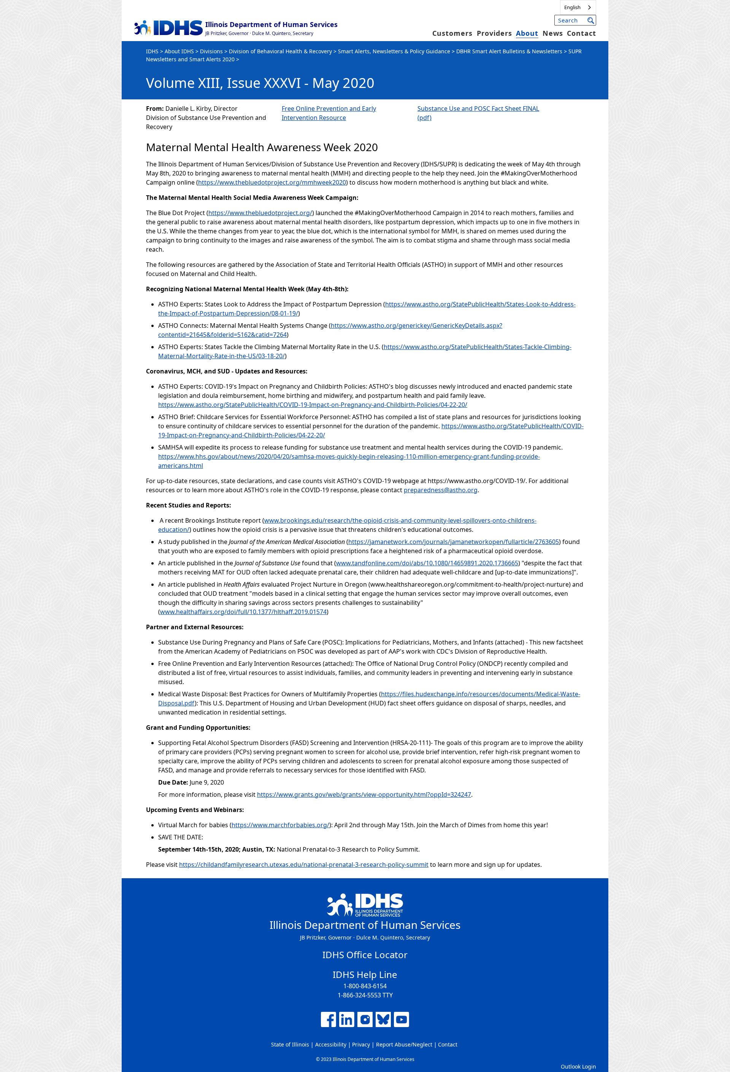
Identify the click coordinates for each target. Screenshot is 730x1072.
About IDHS (179, 51)
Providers (494, 33)
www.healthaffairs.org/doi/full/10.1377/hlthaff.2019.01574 (243, 612)
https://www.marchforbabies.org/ (280, 825)
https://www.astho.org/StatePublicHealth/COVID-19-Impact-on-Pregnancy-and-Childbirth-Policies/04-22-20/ (312, 404)
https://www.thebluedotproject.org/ (260, 213)
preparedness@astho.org (441, 490)
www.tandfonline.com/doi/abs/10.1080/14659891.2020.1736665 (427, 563)
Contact (581, 33)
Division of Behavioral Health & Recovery (280, 51)
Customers (452, 33)
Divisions (211, 51)
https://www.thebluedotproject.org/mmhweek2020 (272, 182)
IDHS (152, 51)
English (572, 7)
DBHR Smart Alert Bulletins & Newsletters (509, 51)
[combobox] (578, 7)
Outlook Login (578, 1066)
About (527, 33)
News (553, 33)
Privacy (361, 1044)
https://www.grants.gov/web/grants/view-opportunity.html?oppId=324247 (364, 794)
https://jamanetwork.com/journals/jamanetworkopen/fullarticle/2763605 (453, 542)
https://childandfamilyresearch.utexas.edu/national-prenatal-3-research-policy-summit (303, 864)
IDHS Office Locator (365, 954)
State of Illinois (290, 1044)
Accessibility (330, 1044)
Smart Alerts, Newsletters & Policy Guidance (394, 51)
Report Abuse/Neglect (404, 1044)
